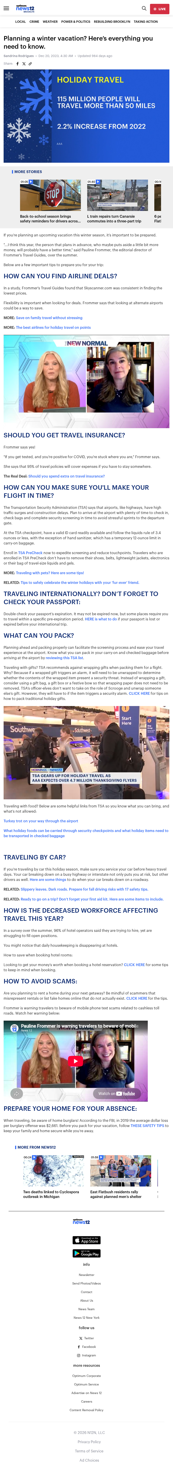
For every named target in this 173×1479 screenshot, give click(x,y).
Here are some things (48, 880)
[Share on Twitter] (24, 64)
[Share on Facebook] (17, 64)
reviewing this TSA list (64, 658)
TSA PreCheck (30, 553)
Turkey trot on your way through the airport (41, 821)
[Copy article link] (30, 64)
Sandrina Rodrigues (19, 56)
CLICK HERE (139, 693)
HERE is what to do (101, 619)
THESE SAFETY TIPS (147, 1126)
